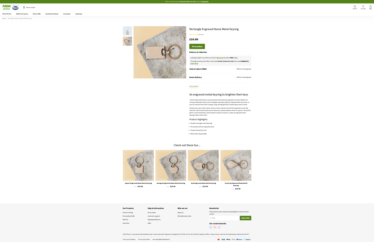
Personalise (197, 46)
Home (4, 18)
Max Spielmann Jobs (184, 216)
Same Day (126, 223)
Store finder (152, 213)
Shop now (219, 58)
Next (251, 172)
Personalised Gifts (129, 216)
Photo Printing (128, 213)
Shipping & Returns (154, 220)
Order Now (205, 2)
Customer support (154, 216)
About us (180, 213)
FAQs (149, 223)
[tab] (193, 86)
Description (193, 86)
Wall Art (125, 220)
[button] (128, 31)
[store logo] (10, 7)
